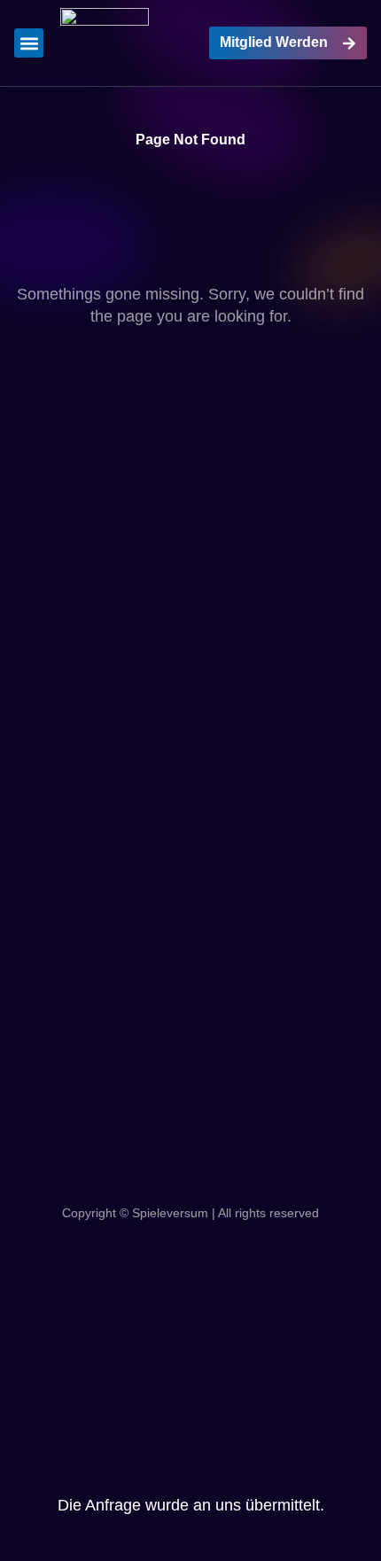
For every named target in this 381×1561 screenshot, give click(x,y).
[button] (28, 43)
